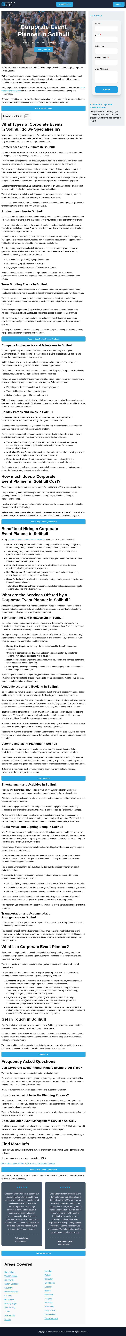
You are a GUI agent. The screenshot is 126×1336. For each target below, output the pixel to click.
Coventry (8, 1288)
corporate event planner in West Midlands (27, 540)
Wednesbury (10, 1307)
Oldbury (7, 1296)
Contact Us (43, 1055)
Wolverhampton (51, 1318)
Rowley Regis (10, 1304)
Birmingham (6, 1163)
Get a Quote (42, 50)
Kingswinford (50, 1310)
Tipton (7, 1311)
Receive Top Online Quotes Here (43, 522)
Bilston (48, 1291)
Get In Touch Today (43, 109)
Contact (118, 4)
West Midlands (19, 1163)
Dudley (7, 1319)
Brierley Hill (9, 1315)
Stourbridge (50, 1283)
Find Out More (44, 778)
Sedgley (48, 1299)
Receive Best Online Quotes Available (43, 339)
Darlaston (49, 1279)
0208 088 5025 (65, 4)
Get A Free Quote (43, 1253)
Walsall (48, 1275)
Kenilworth (42, 1163)
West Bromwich (11, 1292)
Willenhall (49, 1295)
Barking (51, 1163)
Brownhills (49, 1306)
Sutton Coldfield (11, 1284)
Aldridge (48, 1271)
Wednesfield (50, 1314)
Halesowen (9, 1300)
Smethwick (32, 1163)
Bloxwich (49, 1303)
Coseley (48, 1287)
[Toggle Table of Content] (25, 116)
